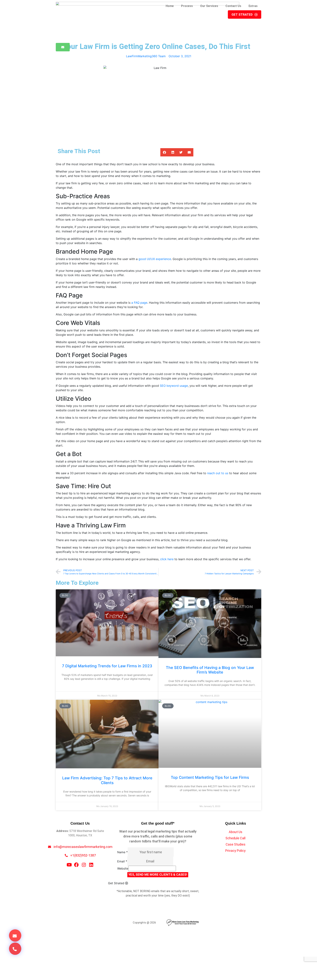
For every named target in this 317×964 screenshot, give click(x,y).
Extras (253, 6)
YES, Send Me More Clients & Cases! (157, 874)
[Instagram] (84, 864)
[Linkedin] (91, 864)
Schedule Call (235, 838)
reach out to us (217, 473)
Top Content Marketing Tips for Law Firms (210, 777)
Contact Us (233, 6)
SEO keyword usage (174, 385)
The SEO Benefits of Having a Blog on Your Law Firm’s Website (210, 669)
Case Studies (235, 844)
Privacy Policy (235, 851)
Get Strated (242, 14)
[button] (164, 152)
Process (187, 6)
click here (167, 559)
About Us (235, 832)
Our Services (209, 6)
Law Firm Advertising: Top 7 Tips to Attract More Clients (107, 780)
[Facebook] (76, 864)
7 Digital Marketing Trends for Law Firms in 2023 (107, 666)
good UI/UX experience (155, 259)
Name (122, 852)
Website (122, 868)
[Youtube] (69, 864)
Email (122, 861)
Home (170, 6)
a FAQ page (139, 302)
